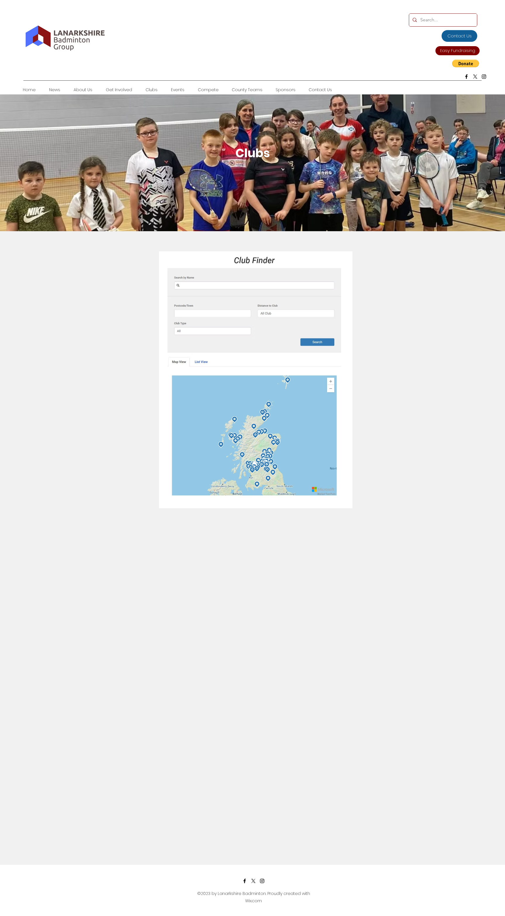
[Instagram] (484, 76)
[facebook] (466, 76)
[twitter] (253, 881)
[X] (475, 76)
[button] (465, 63)
